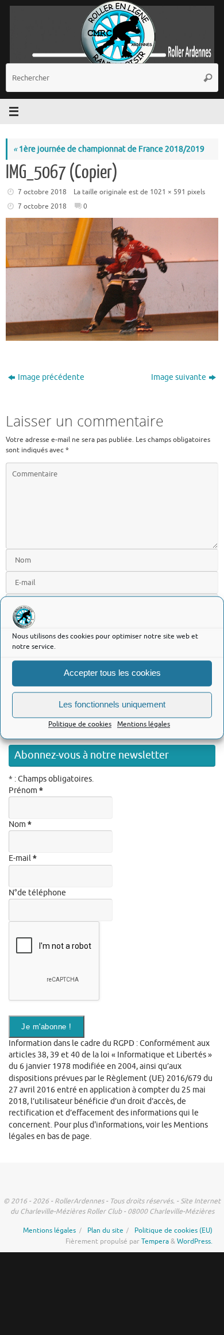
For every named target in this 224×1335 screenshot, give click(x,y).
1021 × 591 (168, 192)
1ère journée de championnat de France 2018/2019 (108, 149)
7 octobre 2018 (42, 192)
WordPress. (195, 1241)
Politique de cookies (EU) (173, 1230)
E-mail (23, 858)
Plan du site (105, 1230)
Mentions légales (143, 724)
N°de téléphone (37, 893)
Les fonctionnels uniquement (112, 704)
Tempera (155, 1241)
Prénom (26, 790)
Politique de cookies (79, 724)
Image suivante (178, 377)
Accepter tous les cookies (112, 673)
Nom (20, 824)
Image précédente (51, 377)
